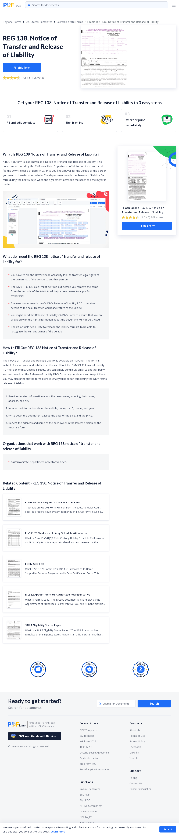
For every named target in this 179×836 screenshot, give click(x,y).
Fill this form (22, 68)
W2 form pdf (87, 735)
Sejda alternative (89, 758)
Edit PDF (85, 794)
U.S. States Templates (39, 21)
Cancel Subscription (141, 789)
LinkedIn (134, 752)
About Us (135, 730)
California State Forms (70, 21)
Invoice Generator (90, 789)
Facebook (135, 747)
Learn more (58, 831)
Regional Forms (12, 21)
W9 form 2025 (88, 741)
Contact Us (136, 783)
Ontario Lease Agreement (94, 752)
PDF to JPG (86, 817)
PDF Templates (88, 730)
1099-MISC (86, 747)
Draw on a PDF (88, 811)
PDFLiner (37, 736)
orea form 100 (88, 763)
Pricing (133, 777)
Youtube (134, 758)
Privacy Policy (137, 741)
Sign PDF (85, 800)
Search (154, 704)
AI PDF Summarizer (91, 805)
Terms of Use (137, 735)
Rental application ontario (94, 769)
